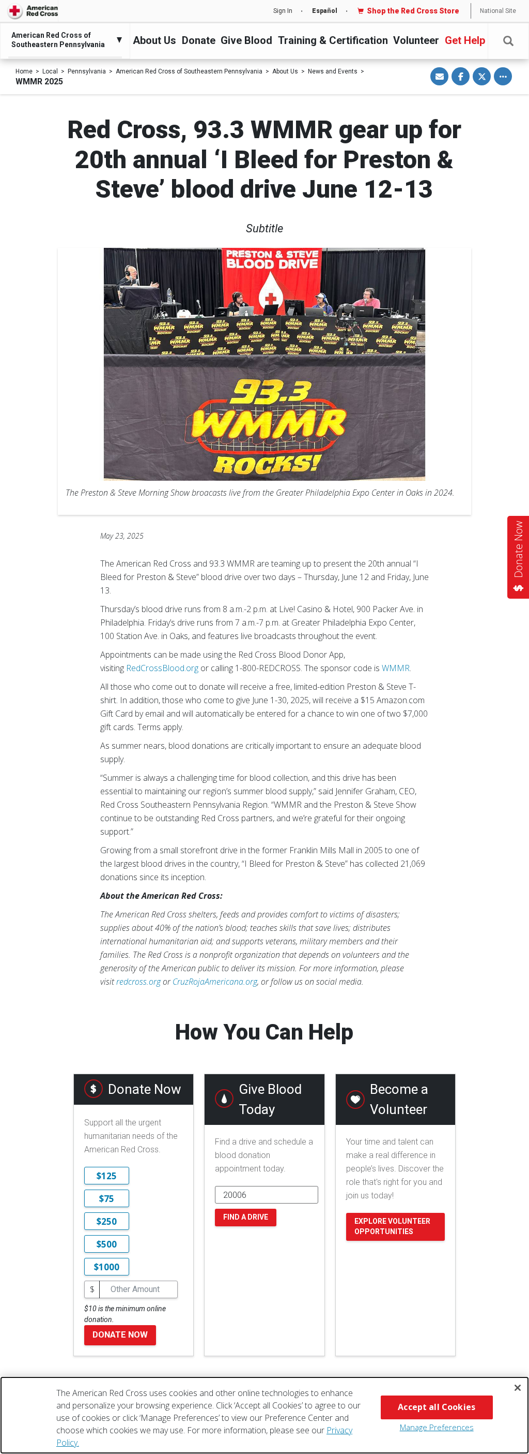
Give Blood (246, 40)
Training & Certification (333, 40)
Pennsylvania (87, 71)
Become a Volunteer (399, 1099)
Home (24, 71)
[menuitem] (62, 40)
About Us (154, 40)
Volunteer (416, 40)
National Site (498, 10)
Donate (198, 40)
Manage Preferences (437, 1427)
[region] (264, 1415)
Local (50, 71)
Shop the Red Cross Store (413, 10)
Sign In (282, 10)
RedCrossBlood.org (162, 668)
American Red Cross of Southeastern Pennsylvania (189, 71)
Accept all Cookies (436, 1407)
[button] (508, 41)
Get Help (465, 40)
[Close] (517, 1387)
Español (324, 10)
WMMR (396, 668)
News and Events (332, 71)
